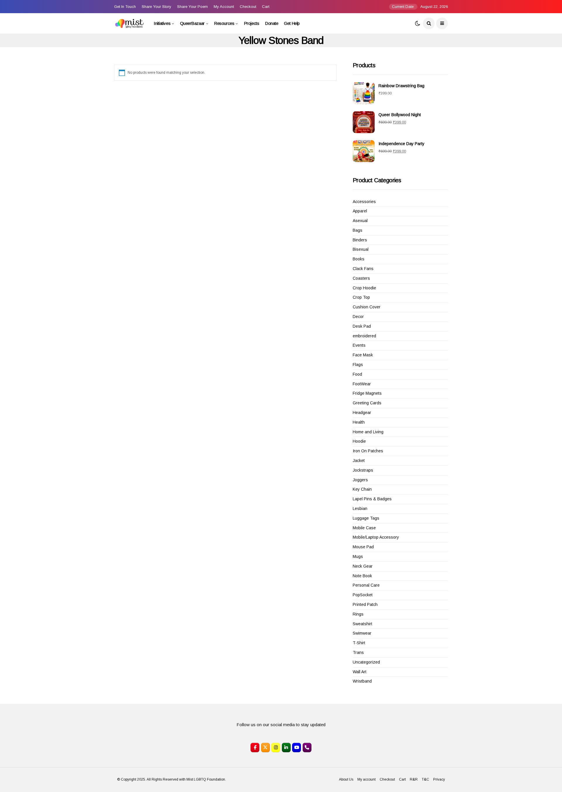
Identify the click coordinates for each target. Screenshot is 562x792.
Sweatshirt (362, 623)
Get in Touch (125, 6)
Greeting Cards (367, 403)
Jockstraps (363, 470)
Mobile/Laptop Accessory (376, 537)
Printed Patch (365, 604)
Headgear (362, 412)
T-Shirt (359, 642)
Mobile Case (364, 527)
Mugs (358, 556)
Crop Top (361, 297)
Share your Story (156, 6)
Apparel (360, 211)
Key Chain (362, 489)
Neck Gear (363, 566)
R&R (414, 779)
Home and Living (368, 431)
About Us (346, 779)
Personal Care (366, 585)
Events (359, 345)
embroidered (364, 336)
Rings (358, 614)
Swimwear (362, 633)
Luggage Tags (366, 518)
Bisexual (361, 249)
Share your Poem (192, 6)
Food (357, 374)
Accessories (364, 201)
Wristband (362, 681)
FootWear (362, 384)
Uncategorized (366, 662)
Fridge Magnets (367, 393)
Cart (265, 6)
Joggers (360, 479)
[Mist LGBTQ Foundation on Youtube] (296, 747)
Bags (357, 230)
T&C (425, 779)
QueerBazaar (192, 23)
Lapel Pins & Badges (372, 498)
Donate (271, 23)
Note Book (362, 575)
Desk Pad (362, 326)
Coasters (361, 278)
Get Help (291, 23)
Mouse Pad (363, 546)
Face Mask (363, 355)
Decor (358, 316)
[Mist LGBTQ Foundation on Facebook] (255, 747)
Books (358, 259)
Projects (251, 23)
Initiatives (162, 23)
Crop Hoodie (364, 288)
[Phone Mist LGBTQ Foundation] (307, 747)
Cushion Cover (367, 307)
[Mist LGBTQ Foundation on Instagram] (275, 747)
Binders (360, 240)
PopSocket (363, 594)
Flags (358, 364)
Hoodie (359, 441)
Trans (358, 652)
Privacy (439, 779)
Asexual (360, 220)
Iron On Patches (368, 451)
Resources (224, 23)
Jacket (359, 460)
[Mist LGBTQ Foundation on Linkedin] (286, 747)
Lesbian (360, 508)
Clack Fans (363, 268)
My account (224, 6)
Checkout (248, 6)
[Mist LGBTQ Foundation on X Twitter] (265, 747)
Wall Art (359, 671)
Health (359, 422)
